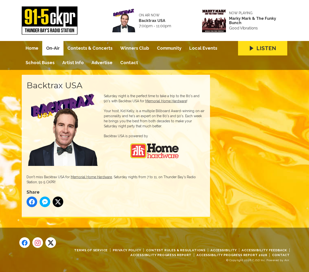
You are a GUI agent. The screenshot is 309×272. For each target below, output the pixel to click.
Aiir (286, 260)
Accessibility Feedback (264, 250)
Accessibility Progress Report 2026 (232, 255)
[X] (50, 242)
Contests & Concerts (89, 48)
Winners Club (134, 48)
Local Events (203, 48)
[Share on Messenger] (45, 202)
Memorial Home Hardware (166, 101)
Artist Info (73, 62)
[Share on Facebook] (32, 202)
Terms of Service (91, 250)
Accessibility (224, 250)
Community (169, 48)
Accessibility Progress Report (160, 255)
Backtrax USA (152, 21)
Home (32, 48)
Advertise (101, 62)
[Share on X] (58, 202)
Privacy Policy (127, 250)
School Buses (40, 62)
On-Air (53, 48)
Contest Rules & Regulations (175, 250)
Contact (129, 62)
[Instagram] (37, 242)
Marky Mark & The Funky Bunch (252, 20)
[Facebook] (24, 242)
